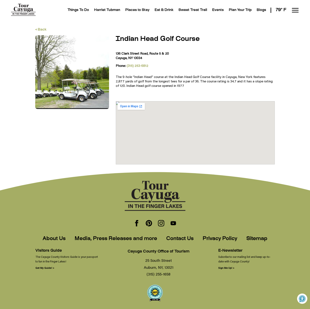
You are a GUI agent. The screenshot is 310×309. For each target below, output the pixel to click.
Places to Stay (137, 10)
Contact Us (180, 238)
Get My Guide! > (44, 267)
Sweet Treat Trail (192, 10)
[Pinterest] (149, 223)
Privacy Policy (220, 238)
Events (218, 10)
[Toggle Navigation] (295, 10)
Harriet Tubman (107, 10)
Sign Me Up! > (226, 267)
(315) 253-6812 (137, 65)
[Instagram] (161, 223)
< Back (40, 29)
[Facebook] (136, 223)
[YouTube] (173, 223)
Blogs (261, 10)
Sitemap (256, 238)
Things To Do (78, 10)
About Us (54, 238)
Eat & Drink (164, 10)
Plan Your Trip (240, 10)
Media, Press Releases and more (116, 238)
